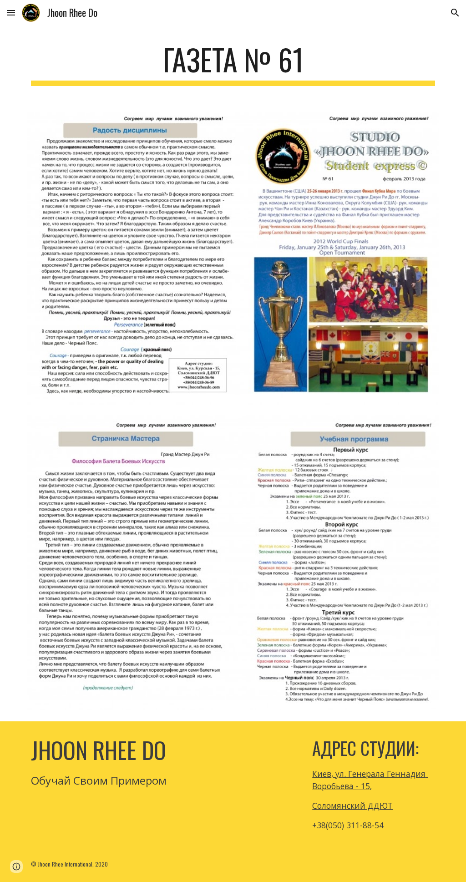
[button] (11, 12)
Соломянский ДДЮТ (352, 805)
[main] (233, 64)
